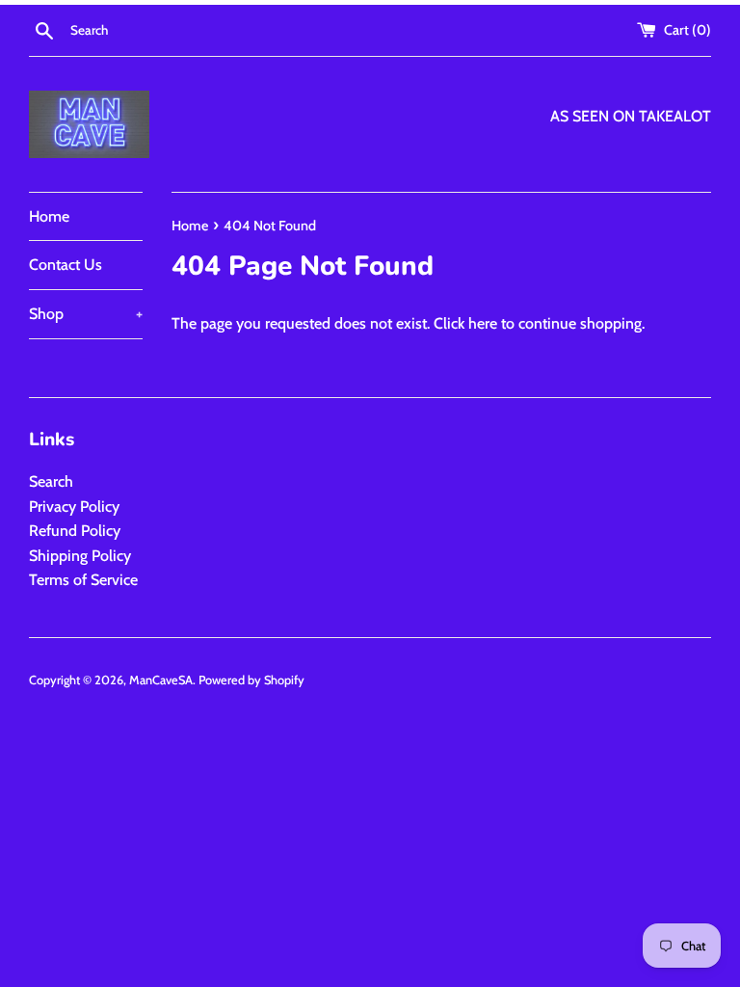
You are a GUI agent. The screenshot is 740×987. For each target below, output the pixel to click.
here (482, 323)
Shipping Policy (80, 556)
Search (51, 481)
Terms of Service (83, 580)
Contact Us (65, 264)
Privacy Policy (74, 506)
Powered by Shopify (251, 680)
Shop (86, 314)
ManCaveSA (161, 680)
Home (49, 216)
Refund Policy (74, 530)
